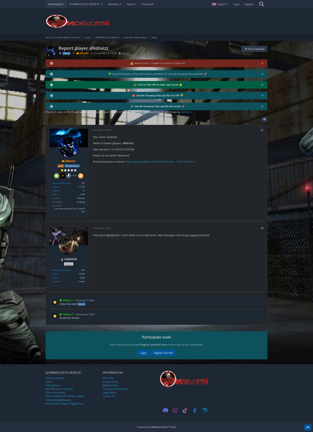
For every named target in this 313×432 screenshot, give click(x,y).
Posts (54, 194)
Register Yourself (163, 352)
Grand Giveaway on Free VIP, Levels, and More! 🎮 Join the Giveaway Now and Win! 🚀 (159, 74)
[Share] (264, 119)
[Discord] (165, 410)
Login (236, 4)
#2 (262, 228)
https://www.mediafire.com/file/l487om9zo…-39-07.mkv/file (159, 161)
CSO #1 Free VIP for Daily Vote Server (158, 84)
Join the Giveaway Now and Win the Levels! (158, 106)
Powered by (156, 427)
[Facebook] (194, 410)
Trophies (56, 190)
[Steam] (204, 410)
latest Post (142, 112)
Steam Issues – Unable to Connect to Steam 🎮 (159, 63)
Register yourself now (153, 344)
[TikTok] (185, 410)
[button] (220, 4)
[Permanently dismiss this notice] (262, 63)
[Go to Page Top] (307, 427)
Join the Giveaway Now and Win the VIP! (158, 95)
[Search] (261, 4)
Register (249, 4)
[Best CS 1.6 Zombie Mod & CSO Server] (156, 21)
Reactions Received (61, 183)
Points (55, 186)
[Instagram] (175, 410)
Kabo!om (186, 112)
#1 (262, 130)
